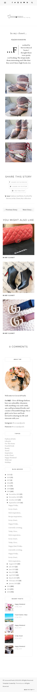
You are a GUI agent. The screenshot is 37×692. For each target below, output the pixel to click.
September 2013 (14, 503)
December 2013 (14, 494)
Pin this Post (20, 191)
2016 (8, 483)
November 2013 (14, 497)
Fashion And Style (16, 196)
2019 (8, 477)
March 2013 (13, 578)
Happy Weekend (10, 458)
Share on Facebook (19, 182)
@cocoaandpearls (19, 423)
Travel (7, 451)
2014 (8, 489)
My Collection (26, 198)
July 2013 (12, 567)
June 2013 (12, 569)
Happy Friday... (13, 505)
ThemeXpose (20, 683)
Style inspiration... (14, 513)
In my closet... (13, 509)
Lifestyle (8, 441)
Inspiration (9, 453)
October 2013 (13, 500)
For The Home (10, 444)
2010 (8, 592)
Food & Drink (9, 446)
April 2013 (12, 575)
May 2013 (12, 572)
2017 (8, 480)
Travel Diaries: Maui (21, 615)
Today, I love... (13, 531)
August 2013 (13, 564)
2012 (8, 586)
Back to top (28, 689)
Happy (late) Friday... (15, 546)
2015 (8, 486)
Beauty (7, 448)
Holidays (8, 462)
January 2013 (13, 584)
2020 (8, 475)
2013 (8, 491)
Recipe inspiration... (15, 517)
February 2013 (13, 581)
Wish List (8, 460)
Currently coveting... (15, 528)
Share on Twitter (20, 186)
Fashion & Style (10, 439)
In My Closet (16, 198)
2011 (8, 589)
